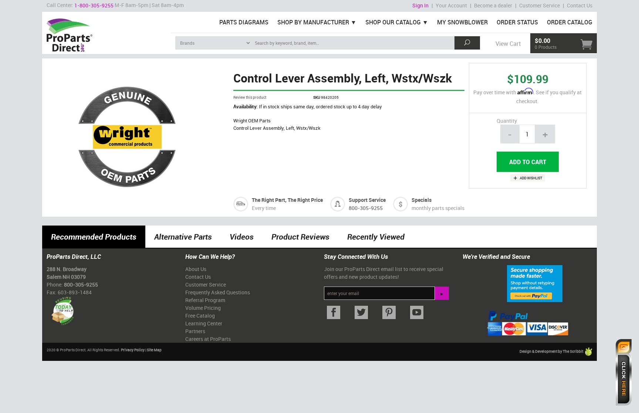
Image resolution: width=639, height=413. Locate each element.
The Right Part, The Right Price (287, 199)
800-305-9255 (366, 207)
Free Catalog (200, 315)
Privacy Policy (133, 349)
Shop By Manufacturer (313, 22)
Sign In (420, 5)
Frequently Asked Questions (217, 292)
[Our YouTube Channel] (416, 312)
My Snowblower (462, 22)
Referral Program (205, 300)
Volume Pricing (203, 307)
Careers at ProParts (208, 338)
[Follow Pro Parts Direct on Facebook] (333, 312)
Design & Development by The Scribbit (552, 351)
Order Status (517, 22)
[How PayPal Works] (534, 283)
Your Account (451, 5)
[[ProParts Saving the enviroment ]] (62, 308)
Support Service (367, 199)
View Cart (508, 44)
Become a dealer (493, 5)
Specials (422, 199)
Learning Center (203, 323)
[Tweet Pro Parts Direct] (361, 312)
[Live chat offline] (624, 372)
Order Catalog (569, 22)
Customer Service (539, 5)
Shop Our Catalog (393, 22)
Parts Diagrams (243, 22)
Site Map (154, 349)
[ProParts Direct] (106, 32)
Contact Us (579, 5)
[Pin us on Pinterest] (389, 312)
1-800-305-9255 (94, 5)
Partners (195, 331)
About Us (195, 268)
